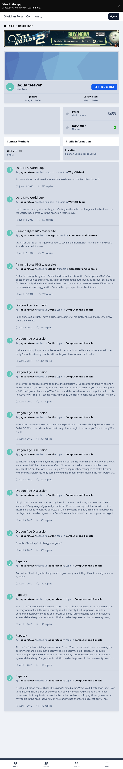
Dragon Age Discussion (31, 305)
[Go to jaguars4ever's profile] (10, 170)
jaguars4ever (28, 172)
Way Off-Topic (76, 172)
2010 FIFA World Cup (30, 168)
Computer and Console (83, 235)
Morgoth (53, 235)
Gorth (51, 309)
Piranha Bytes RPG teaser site (36, 231)
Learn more (6, 5)
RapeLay (21, 561)
